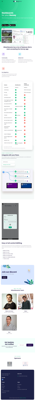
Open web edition (14, 21)
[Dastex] (25, 364)
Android (19, 384)
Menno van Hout (23, 397)
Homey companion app (22, 389)
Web (19, 387)
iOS (19, 386)
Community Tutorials (5, 390)
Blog (2, 389)
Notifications (5, 161)
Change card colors (6, 164)
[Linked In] (9, 307)
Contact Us (4, 392)
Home (3, 384)
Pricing (3, 387)
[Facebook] (2, 379)
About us (3, 386)
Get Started (5, 21)
